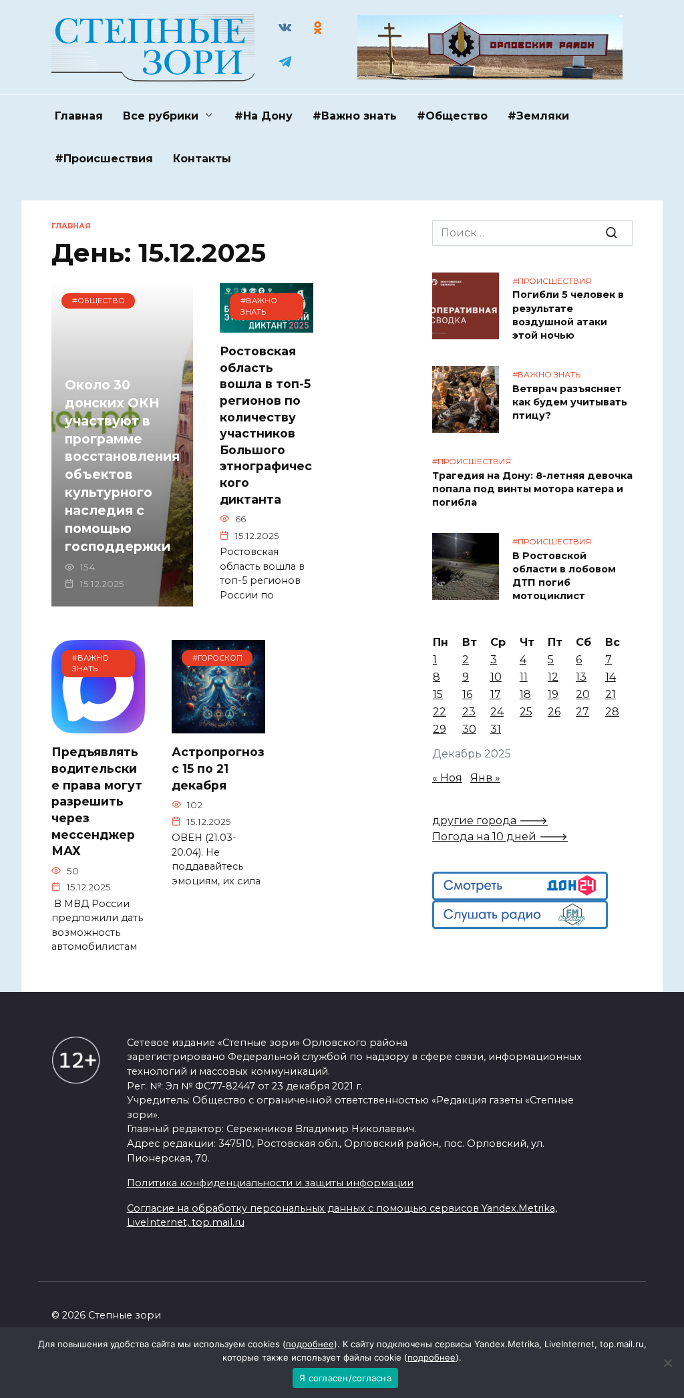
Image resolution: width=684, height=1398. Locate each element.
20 (583, 694)
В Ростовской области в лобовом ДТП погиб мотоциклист (564, 576)
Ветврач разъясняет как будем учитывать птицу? (569, 402)
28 (612, 711)
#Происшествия (104, 158)
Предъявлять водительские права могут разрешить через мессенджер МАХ (96, 801)
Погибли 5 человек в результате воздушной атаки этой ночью (568, 315)
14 (610, 677)
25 (526, 711)
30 (469, 729)
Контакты (202, 158)
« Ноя (447, 777)
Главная (79, 116)
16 (467, 694)
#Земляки (538, 116)
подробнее (310, 1344)
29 (439, 729)
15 (438, 694)
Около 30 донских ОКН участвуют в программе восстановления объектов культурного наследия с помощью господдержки (122, 465)
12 (553, 677)
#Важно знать (355, 116)
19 (553, 694)
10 (496, 677)
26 (554, 711)
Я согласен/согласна (345, 1378)
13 (581, 677)
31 (495, 729)
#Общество (452, 116)
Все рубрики (160, 116)
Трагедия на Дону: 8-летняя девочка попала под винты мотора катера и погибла (532, 489)
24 (497, 711)
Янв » (485, 777)
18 (525, 694)
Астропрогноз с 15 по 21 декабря (218, 768)
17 (495, 694)
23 (469, 711)
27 (582, 711)
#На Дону (263, 116)
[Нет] (667, 1362)
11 (524, 677)
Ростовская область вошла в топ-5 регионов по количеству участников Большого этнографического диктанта (266, 425)
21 (610, 694)
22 (439, 711)
